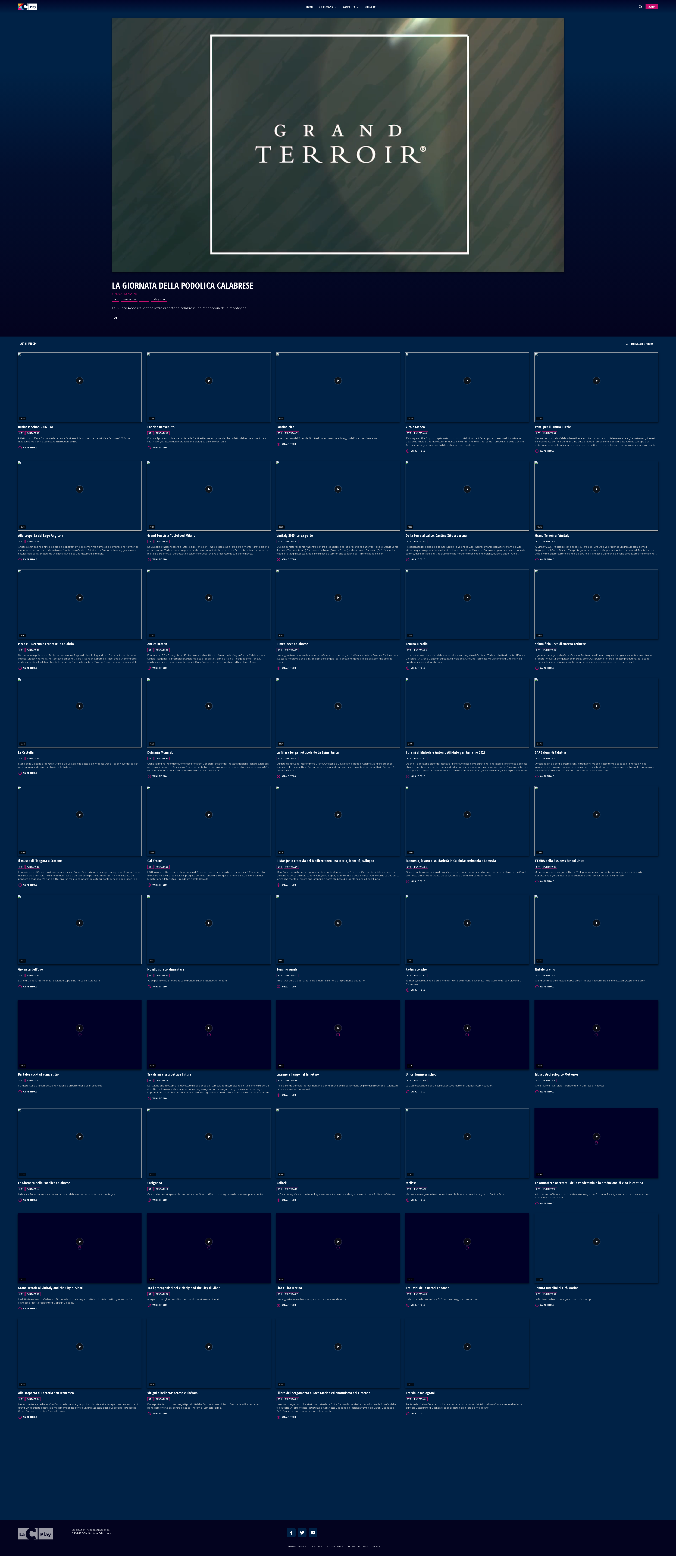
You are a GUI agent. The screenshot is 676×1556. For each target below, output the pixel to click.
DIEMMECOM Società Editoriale (91, 1474)
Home (309, 7)
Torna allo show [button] (641, 344)
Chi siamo (291, 1487)
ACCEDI (652, 6)
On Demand (326, 7)
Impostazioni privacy (358, 1487)
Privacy (302, 1487)
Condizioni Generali (335, 1487)
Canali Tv (349, 7)
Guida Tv (370, 7)
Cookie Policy (315, 1487)
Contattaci (376, 1487)
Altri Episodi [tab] (28, 344)
